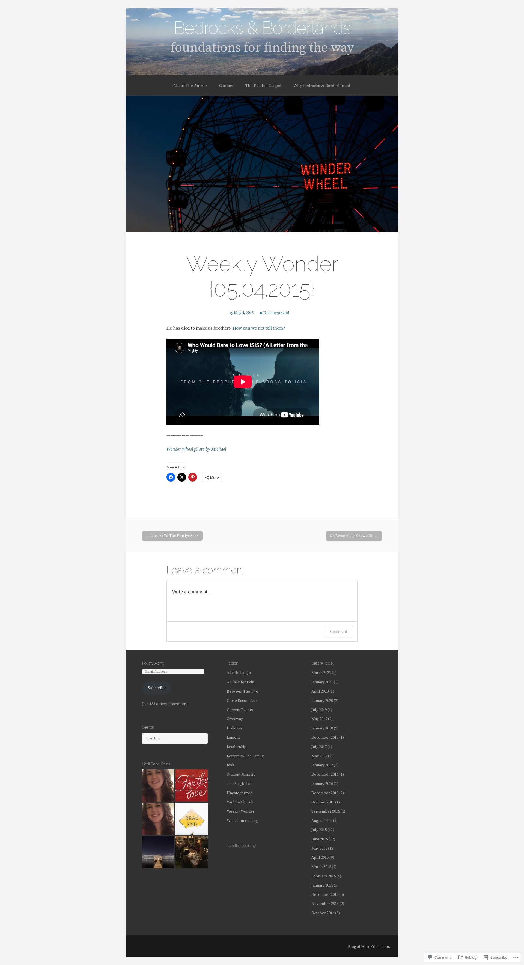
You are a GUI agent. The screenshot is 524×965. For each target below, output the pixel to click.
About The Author (190, 85)
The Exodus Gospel (263, 85)
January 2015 (322, 885)
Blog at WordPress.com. (369, 946)
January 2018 (322, 728)
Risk (230, 765)
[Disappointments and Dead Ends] (191, 819)
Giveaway (235, 719)
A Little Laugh (239, 672)
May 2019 (319, 719)
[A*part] (191, 852)
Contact (226, 85)
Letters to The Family (245, 756)
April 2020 (320, 691)
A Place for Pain (240, 682)
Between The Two (242, 691)
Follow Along (153, 663)
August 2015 (321, 820)
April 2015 (320, 857)
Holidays (234, 728)
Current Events (240, 710)
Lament (233, 737)
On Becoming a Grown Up (354, 535)
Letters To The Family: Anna (172, 535)
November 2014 (325, 903)
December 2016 (324, 774)
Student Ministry (241, 774)
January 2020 (322, 700)
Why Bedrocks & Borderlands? (322, 85)
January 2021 (322, 682)
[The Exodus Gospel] (158, 819)
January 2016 (322, 783)
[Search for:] (175, 738)
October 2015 (322, 802)
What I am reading (242, 820)
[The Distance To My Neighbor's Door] (158, 852)
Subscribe (157, 687)
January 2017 (322, 765)
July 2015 (319, 830)
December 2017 (324, 737)
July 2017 (319, 746)
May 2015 (319, 848)
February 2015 (323, 876)
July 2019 (319, 710)
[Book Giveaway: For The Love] (191, 785)
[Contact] (158, 785)
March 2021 (321, 672)
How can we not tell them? (259, 328)
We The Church (240, 802)
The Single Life (240, 783)
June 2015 (319, 839)
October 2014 (322, 913)
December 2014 (324, 894)
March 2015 (321, 866)
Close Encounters (242, 700)
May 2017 (319, 756)
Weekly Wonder (240, 811)
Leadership (236, 746)
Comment (338, 631)
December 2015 (324, 793)
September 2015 (325, 811)
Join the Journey (241, 845)
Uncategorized (276, 312)
